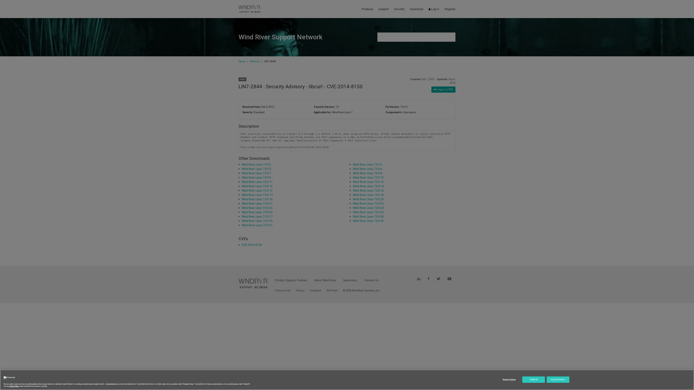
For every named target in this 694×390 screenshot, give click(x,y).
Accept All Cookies (558, 379)
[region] (347, 380)
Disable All (533, 379)
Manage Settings (509, 379)
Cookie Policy (14, 386)
